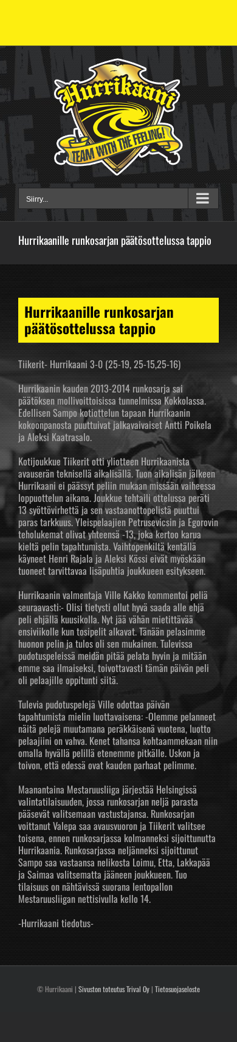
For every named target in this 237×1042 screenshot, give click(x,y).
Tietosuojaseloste (177, 989)
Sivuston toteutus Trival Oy (113, 989)
